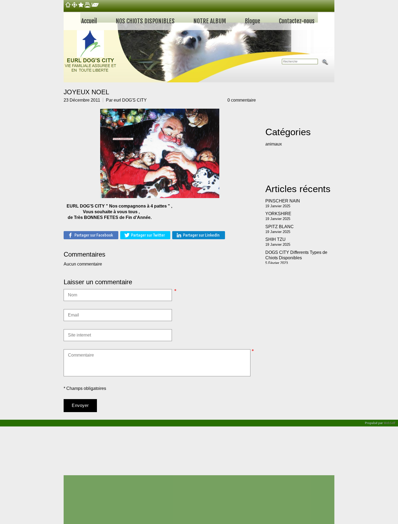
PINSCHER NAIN (282, 201)
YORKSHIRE (278, 213)
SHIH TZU (275, 239)
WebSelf (389, 423)
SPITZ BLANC (279, 226)
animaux (273, 144)
